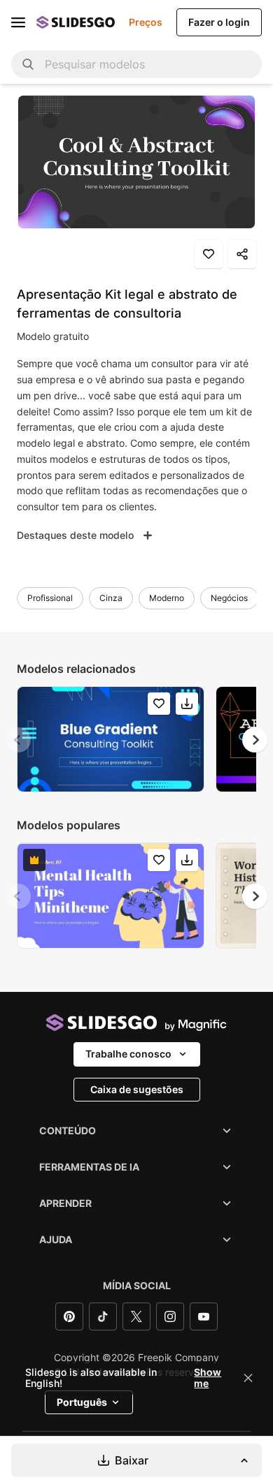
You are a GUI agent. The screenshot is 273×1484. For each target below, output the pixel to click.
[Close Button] (248, 1378)
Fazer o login (219, 22)
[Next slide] (254, 739)
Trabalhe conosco (128, 1054)
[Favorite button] (209, 254)
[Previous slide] (18, 739)
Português (82, 1402)
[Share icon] (242, 254)
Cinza (110, 598)
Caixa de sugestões (136, 1089)
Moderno (166, 598)
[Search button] (28, 64)
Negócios (229, 598)
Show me (207, 1378)
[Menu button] (18, 22)
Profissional (50, 598)
